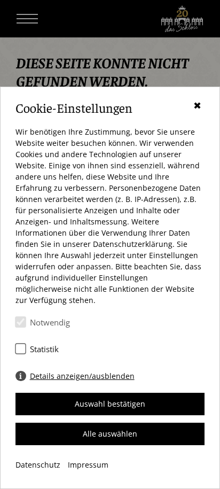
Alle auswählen (110, 434)
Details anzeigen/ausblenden (82, 376)
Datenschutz (37, 465)
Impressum (88, 465)
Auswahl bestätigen (110, 404)
